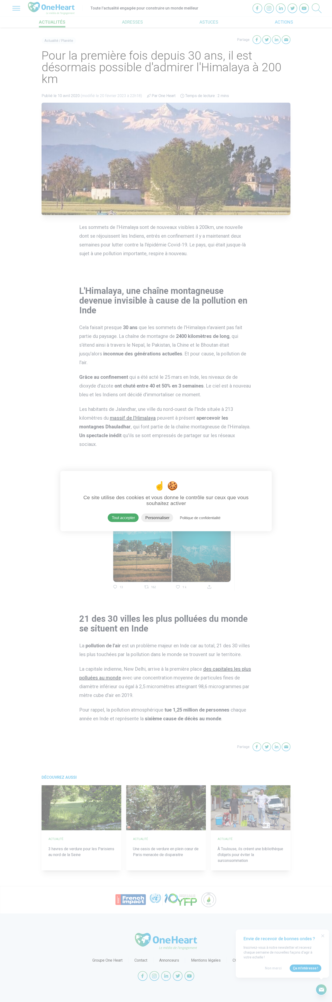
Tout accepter (123, 518)
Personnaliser (157, 518)
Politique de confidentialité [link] (200, 518)
